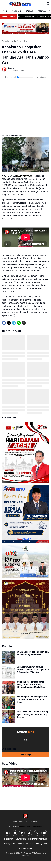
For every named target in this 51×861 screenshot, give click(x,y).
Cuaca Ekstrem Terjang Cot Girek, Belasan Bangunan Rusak (33, 653)
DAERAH (29, 11)
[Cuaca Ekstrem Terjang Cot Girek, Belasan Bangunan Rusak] (8, 657)
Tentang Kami (41, 844)
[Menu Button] (3, 4)
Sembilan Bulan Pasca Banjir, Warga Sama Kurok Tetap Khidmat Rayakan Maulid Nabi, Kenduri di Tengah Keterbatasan (32, 685)
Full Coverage (25, 755)
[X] (9, 323)
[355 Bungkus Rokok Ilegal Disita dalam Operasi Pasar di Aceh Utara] (8, 702)
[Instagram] (14, 833)
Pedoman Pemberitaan (37, 839)
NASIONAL (41, 11)
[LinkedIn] (22, 833)
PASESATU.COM (24, 176)
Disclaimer (8, 839)
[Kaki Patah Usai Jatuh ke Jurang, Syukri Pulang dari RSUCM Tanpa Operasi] (8, 716)
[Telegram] (14, 323)
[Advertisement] (25, 92)
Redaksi (21, 844)
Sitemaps (29, 844)
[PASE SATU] (25, 4)
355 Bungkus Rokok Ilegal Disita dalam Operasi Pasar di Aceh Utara (32, 699)
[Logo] (25, 816)
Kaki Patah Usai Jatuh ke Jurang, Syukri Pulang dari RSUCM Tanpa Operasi (32, 714)
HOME (4, 11)
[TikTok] (29, 833)
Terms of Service (25, 848)
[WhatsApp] (19, 323)
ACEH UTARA (16, 11)
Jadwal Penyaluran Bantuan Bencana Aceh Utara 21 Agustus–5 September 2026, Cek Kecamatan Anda (33, 670)
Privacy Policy (10, 844)
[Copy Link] (24, 323)
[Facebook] (4, 323)
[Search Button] (48, 4)
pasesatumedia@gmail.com (30, 827)
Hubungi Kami (20, 839)
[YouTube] (44, 833)
